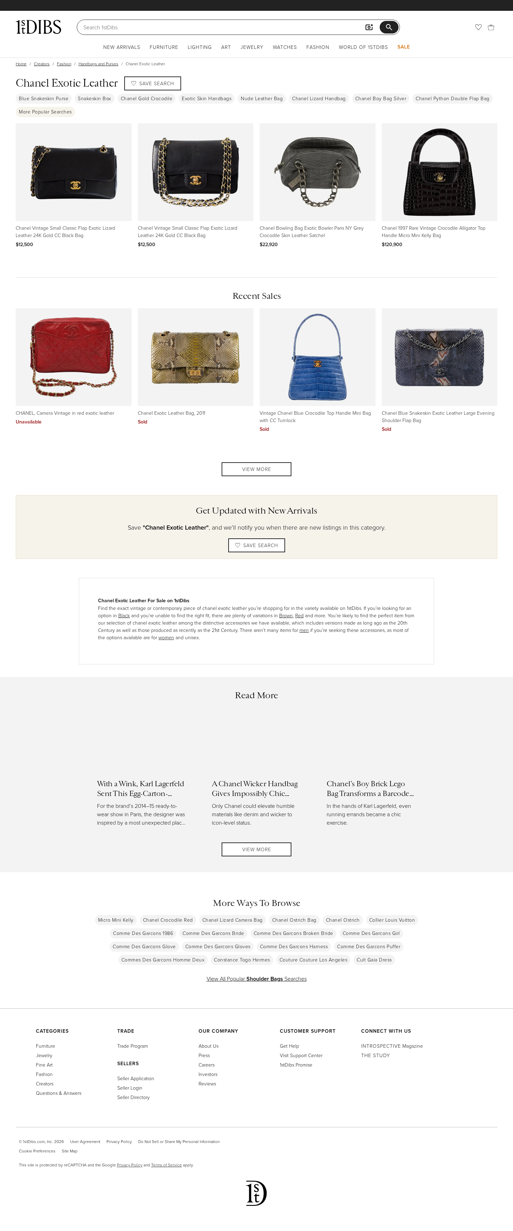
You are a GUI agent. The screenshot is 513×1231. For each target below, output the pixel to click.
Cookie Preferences (37, 1151)
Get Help (289, 1045)
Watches (285, 47)
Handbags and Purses (98, 64)
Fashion (317, 47)
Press (204, 1055)
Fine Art (44, 1064)
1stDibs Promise (296, 1064)
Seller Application (135, 1078)
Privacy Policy (119, 1141)
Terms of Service (166, 1165)
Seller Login (129, 1087)
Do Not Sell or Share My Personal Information (179, 1141)
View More (256, 469)
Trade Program (132, 1045)
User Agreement (85, 1141)
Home (21, 64)
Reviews (207, 1083)
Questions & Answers (58, 1093)
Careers (207, 1064)
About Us (208, 1045)
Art (226, 47)
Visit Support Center (301, 1055)
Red (299, 615)
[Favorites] (478, 27)
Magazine (392, 1045)
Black (124, 615)
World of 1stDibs (363, 47)
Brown (286, 615)
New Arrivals (121, 47)
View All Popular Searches (257, 978)
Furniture (164, 47)
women (166, 637)
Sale (403, 46)
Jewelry (251, 47)
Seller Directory (133, 1097)
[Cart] (491, 27)
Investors (208, 1074)
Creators (42, 64)
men (304, 630)
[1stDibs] (38, 27)
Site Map (69, 1151)
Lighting (200, 47)
